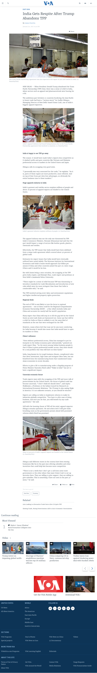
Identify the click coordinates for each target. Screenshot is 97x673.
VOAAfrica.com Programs (10, 651)
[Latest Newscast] (91, 3)
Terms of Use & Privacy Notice (9, 663)
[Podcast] (73, 608)
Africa (27, 608)
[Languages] (80, 3)
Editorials (52, 651)
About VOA (5, 668)
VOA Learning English (33, 651)
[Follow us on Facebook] (50, 608)
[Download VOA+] (80, 584)
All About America (7, 611)
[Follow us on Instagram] (64, 608)
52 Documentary (55, 640)
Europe (27, 619)
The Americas (30, 611)
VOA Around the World (33, 666)
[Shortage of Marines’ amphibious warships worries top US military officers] (36, 548)
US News (4, 608)
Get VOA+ (28, 662)
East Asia (26, 9)
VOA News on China (56, 637)
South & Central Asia (32, 626)
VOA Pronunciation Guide (82, 666)
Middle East (29, 622)
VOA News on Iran (31, 640)
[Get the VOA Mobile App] (48, 584)
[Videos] (85, 3)
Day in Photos (30, 637)
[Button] (71, 31)
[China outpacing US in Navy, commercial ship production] (60, 548)
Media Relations (55, 666)
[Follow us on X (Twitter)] (55, 608)
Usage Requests (78, 662)
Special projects (6, 640)
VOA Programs (6, 637)
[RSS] (68, 608)
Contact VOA (53, 662)
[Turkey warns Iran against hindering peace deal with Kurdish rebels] (84, 548)
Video (5, 538)
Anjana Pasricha (30, 23)
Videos (75, 637)
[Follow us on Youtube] (59, 608)
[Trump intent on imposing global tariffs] (13, 548)
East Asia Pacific (31, 615)
